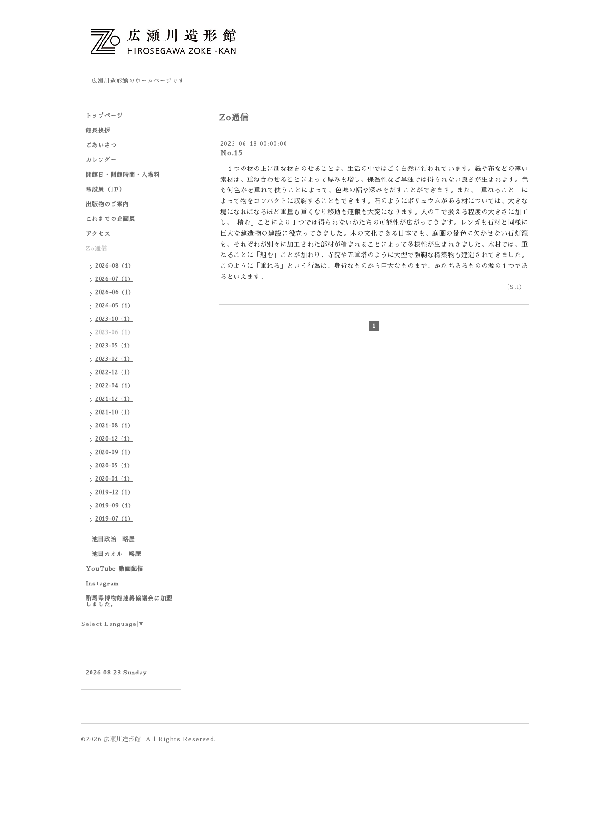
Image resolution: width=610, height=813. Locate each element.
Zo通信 (99, 248)
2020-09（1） (114, 452)
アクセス (98, 234)
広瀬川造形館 (122, 739)
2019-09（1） (114, 505)
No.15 (231, 152)
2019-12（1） (114, 492)
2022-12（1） (114, 372)
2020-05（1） (114, 465)
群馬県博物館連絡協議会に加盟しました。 (129, 601)
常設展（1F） (105, 189)
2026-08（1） (114, 265)
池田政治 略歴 (110, 539)
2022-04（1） (114, 385)
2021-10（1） (114, 412)
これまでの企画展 (110, 219)
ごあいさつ (101, 145)
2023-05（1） (114, 345)
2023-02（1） (114, 359)
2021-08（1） (114, 425)
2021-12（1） (114, 399)
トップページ (104, 116)
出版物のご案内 (107, 204)
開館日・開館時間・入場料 (123, 175)
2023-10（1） (114, 319)
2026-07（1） (114, 279)
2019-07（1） (114, 519)
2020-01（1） (114, 479)
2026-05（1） (114, 305)
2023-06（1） (114, 332)
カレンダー (101, 160)
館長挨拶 (98, 130)
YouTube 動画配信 (114, 569)
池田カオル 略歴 (114, 554)
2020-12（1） (114, 439)
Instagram (102, 583)
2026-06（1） (114, 292)
